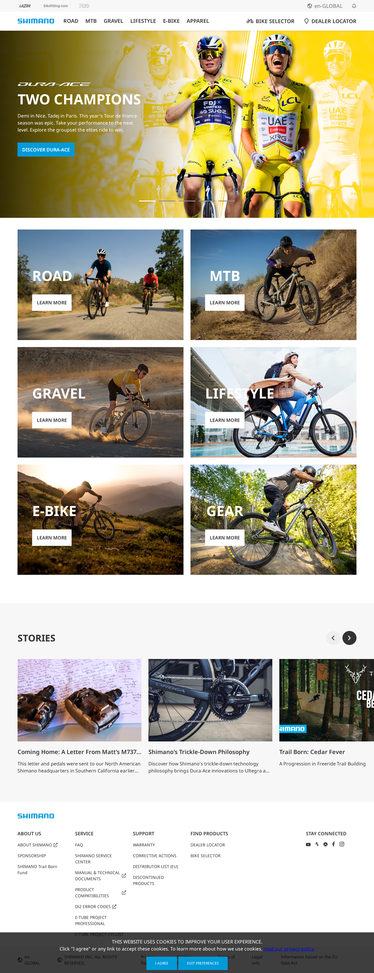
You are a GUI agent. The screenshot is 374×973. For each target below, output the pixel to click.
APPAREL (198, 21)
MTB (91, 21)
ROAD (70, 21)
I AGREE (161, 963)
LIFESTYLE (143, 21)
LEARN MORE (52, 302)
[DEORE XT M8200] (187, 201)
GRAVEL (113, 21)
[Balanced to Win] (167, 201)
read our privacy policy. (289, 949)
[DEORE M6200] (207, 201)
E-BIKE (171, 21)
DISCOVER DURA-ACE (46, 149)
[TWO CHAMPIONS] (147, 201)
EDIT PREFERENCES (203, 963)
